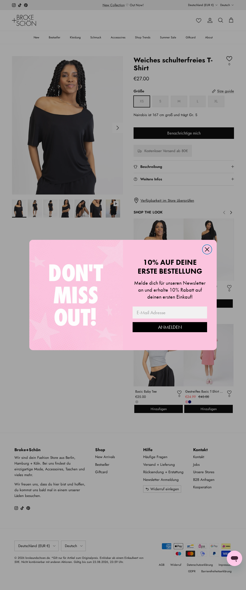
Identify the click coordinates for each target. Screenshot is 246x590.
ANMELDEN (170, 327)
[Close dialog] (207, 249)
